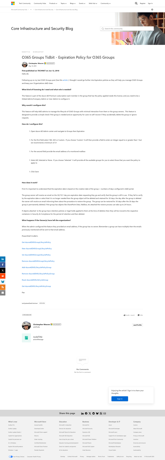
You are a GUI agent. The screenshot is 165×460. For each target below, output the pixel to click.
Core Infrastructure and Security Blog (66, 9)
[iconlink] (26, 337)
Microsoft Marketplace (115, 443)
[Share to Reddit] (93, 413)
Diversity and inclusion (139, 443)
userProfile (137, 325)
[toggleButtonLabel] (152, 9)
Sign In (150, 3)
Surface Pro (11, 425)
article (65, 80)
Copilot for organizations (15, 436)
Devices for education (65, 428)
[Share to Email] (104, 413)
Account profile (38, 425)
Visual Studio (112, 450)
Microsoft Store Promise (40, 446)
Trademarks (111, 456)
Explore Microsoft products (15, 446)
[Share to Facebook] (86, 413)
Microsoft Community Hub (19, 9)
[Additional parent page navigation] (31, 9)
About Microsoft (137, 428)
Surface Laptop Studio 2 (14, 432)
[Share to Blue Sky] (97, 413)
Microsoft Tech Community (116, 439)
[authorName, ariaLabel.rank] (25, 64)
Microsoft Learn (113, 432)
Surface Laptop (12, 428)
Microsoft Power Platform (89, 439)
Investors (135, 439)
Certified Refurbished (40, 443)
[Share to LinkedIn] (82, 413)
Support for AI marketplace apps (117, 436)
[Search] (136, 3)
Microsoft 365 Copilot (88, 446)
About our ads (138, 456)
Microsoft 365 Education (65, 436)
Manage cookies (91, 456)
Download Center (39, 428)
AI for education (63, 450)
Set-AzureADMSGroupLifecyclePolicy (36, 255)
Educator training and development (68, 443)
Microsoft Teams (86, 443)
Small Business (86, 450)
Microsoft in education (65, 425)
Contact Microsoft (72, 456)
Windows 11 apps (13, 450)
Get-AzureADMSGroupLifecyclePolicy (36, 242)
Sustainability (137, 450)
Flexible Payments (39, 450)
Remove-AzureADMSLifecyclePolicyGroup (38, 273)
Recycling (128, 456)
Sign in (119, 399)
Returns (36, 436)
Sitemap (62, 456)
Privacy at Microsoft (138, 436)
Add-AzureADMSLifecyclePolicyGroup (36, 267)
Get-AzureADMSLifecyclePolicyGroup (36, 286)
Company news (137, 432)
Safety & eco (120, 456)
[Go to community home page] (13, 3)
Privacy (82, 456)
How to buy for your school (66, 439)
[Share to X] (90, 413)
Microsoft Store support (40, 432)
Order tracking (38, 439)
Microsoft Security (87, 428)
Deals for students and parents (67, 446)
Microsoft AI (85, 425)
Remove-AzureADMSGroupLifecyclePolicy (38, 261)
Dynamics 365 (86, 432)
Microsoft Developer (114, 428)
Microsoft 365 (86, 436)
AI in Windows (12, 443)
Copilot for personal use (14, 439)
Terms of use (101, 456)
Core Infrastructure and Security (44, 9)
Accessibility (136, 446)
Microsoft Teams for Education (67, 432)
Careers (135, 425)
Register (142, 3)
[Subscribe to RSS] (101, 413)
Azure (110, 425)
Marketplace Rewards (115, 446)
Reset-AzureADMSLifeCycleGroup (35, 280)
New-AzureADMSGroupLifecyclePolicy (37, 248)
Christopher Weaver (36, 63)
